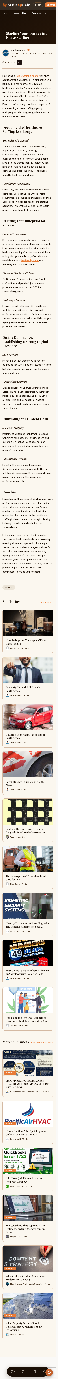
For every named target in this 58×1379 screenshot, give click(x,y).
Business (14, 13)
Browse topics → (45, 602)
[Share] (44, 1371)
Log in (38, 5)
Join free (51, 5)
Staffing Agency (30, 260)
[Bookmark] (35, 1371)
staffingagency (18, 50)
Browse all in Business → (42, 1042)
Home (5, 13)
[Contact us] (49, 1372)
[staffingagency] (5, 53)
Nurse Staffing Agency (28, 75)
